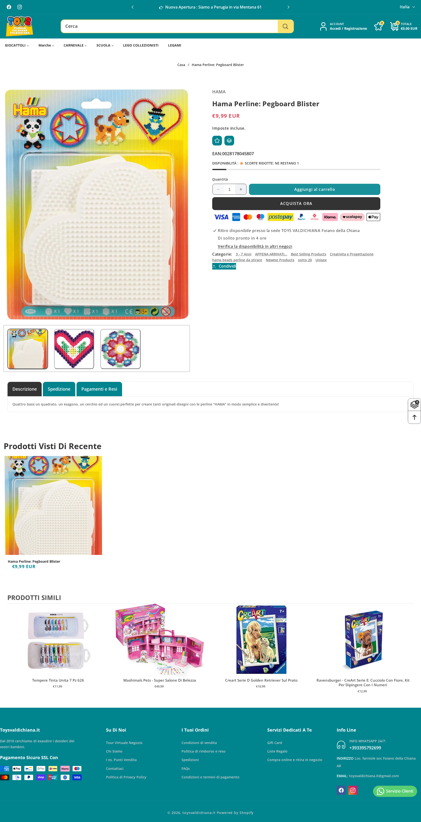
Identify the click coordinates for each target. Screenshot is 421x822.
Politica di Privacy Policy (126, 777)
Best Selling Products (308, 254)
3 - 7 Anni (243, 254)
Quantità (220, 179)
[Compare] (229, 140)
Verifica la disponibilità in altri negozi (255, 246)
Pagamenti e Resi (99, 389)
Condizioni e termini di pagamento (210, 777)
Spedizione (59, 389)
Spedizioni (190, 759)
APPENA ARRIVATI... (271, 254)
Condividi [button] (227, 266)
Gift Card (274, 742)
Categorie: (222, 254)
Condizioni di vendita (199, 742)
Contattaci (115, 768)
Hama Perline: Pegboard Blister (34, 561)
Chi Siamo (114, 751)
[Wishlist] (217, 140)
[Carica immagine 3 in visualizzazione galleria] (120, 349)
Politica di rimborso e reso (204, 751)
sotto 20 (305, 260)
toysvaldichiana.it (199, 812)
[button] (288, 7)
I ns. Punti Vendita (121, 759)
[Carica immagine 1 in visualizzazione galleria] (28, 349)
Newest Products (280, 260)
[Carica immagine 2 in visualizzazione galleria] (74, 349)
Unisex (321, 260)
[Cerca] (285, 26)
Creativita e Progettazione (351, 254)
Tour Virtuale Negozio (124, 742)
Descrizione (24, 389)
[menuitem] (17, 45)
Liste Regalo (277, 751)
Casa (181, 65)
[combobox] (177, 26)
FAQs (186, 768)
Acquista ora (296, 203)
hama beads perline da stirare (237, 260)
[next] (409, 653)
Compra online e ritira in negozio (294, 759)
